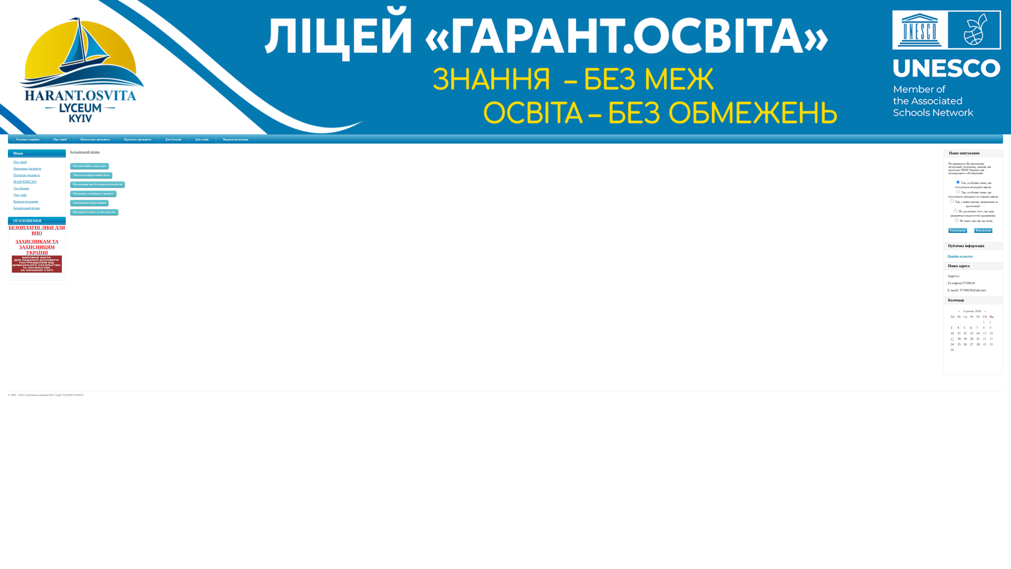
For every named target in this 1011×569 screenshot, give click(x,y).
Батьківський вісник (26, 208)
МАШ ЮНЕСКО (25, 182)
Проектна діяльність (137, 139)
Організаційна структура (89, 165)
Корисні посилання (235, 139)
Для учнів (202, 139)
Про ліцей (60, 139)
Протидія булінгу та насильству (94, 211)
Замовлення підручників (89, 202)
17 (952, 338)
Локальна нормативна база (91, 174)
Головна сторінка (27, 139)
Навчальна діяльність (95, 139)
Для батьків (173, 139)
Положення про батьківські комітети (97, 184)
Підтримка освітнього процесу (93, 193)
